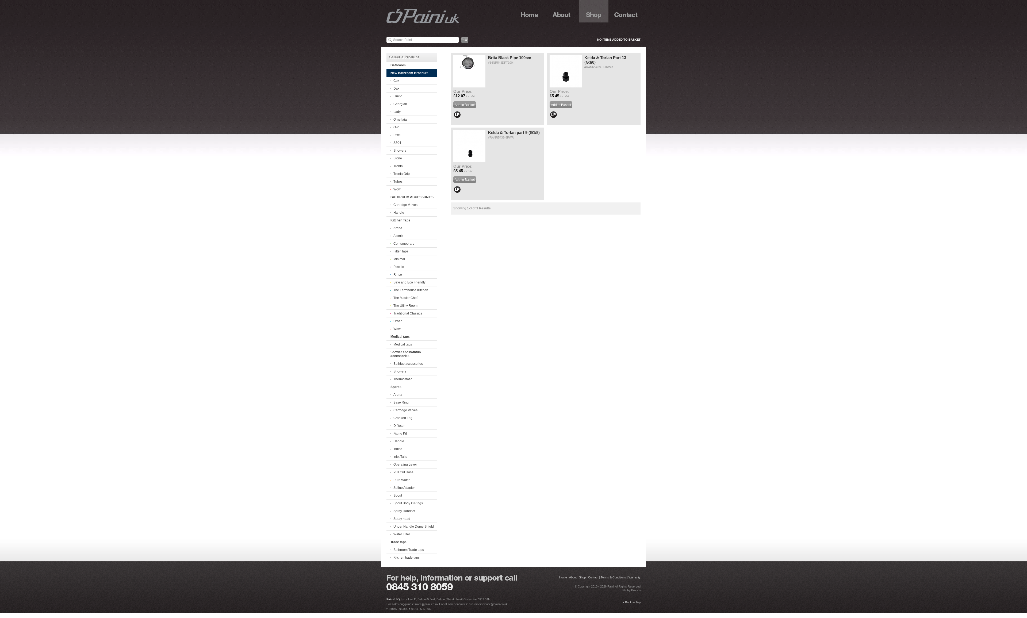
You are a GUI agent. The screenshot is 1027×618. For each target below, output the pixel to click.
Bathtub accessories (408, 364)
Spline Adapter (404, 488)
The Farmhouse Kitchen (410, 290)
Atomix (398, 236)
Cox (396, 81)
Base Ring (401, 402)
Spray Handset (404, 511)
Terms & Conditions (613, 577)
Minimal (399, 259)
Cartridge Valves (405, 205)
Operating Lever (405, 464)
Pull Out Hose (403, 472)
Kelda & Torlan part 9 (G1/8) (514, 132)
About (561, 11)
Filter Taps (400, 251)
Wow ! (397, 189)
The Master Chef (405, 298)
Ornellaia (400, 119)
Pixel (397, 135)
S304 (397, 143)
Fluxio (397, 96)
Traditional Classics (407, 313)
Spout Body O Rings (408, 503)
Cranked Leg (402, 418)
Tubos (398, 181)
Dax (396, 88)
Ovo (396, 127)
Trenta (398, 166)
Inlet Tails (400, 457)
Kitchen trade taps (406, 557)
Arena (397, 228)
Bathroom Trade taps (408, 550)
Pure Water (401, 480)
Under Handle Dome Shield (413, 526)
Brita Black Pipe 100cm (509, 57)
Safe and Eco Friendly (409, 282)
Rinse (397, 275)
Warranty (635, 577)
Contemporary (403, 243)
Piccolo (398, 267)
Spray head (401, 519)
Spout (397, 495)
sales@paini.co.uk (426, 604)
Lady (397, 112)
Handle (398, 212)
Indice (397, 449)
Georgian (400, 104)
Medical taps (402, 344)
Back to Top (633, 602)
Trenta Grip (401, 174)
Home (529, 11)
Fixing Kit (400, 433)
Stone (397, 158)
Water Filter (401, 534)
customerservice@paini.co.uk (488, 604)
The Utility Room (405, 306)
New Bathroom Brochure (409, 73)
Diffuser (399, 426)
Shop (593, 11)
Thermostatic (402, 379)
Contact (626, 11)
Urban (398, 321)
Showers (399, 150)
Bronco (636, 590)
